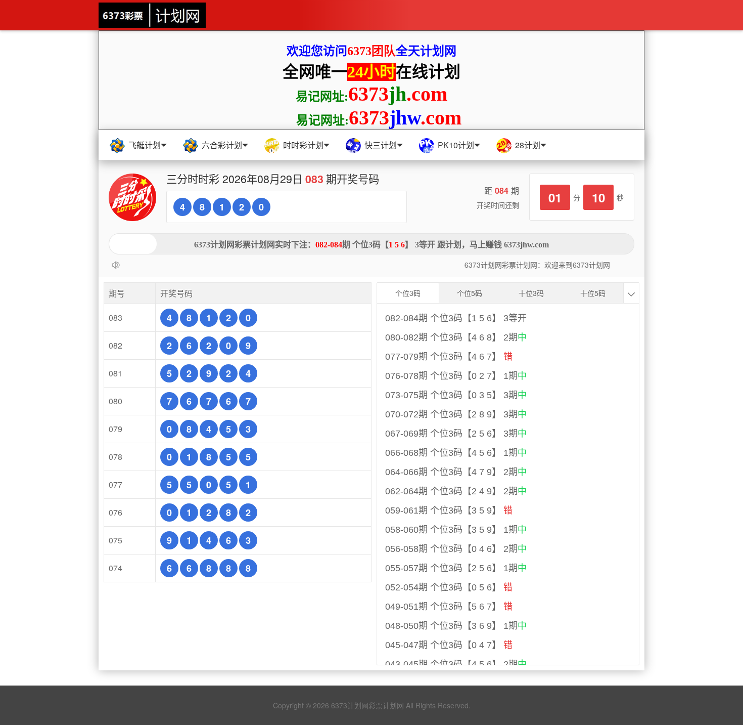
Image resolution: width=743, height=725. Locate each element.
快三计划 (380, 145)
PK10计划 (456, 145)
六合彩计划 (222, 145)
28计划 (527, 145)
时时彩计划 (303, 145)
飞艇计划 (144, 145)
